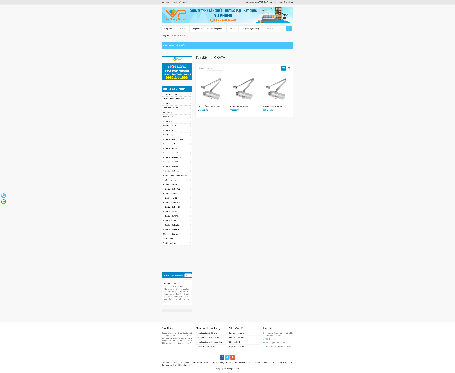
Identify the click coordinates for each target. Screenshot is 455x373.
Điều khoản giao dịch (236, 337)
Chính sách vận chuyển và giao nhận (209, 342)
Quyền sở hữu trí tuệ (236, 346)
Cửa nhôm (256, 362)
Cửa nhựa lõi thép (241, 362)
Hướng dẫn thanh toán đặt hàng (207, 337)
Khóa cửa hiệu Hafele (169, 365)
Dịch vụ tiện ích (234, 342)
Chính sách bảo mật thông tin (206, 333)
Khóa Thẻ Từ (269, 362)
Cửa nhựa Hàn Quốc (200, 362)
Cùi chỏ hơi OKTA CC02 (239, 106)
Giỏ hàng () (183, 2)
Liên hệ (231, 29)
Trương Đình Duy (232, 369)
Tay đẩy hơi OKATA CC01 (273, 106)
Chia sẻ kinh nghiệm (214, 29)
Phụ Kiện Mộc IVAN (285, 362)
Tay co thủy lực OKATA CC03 (209, 106)
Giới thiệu (181, 29)
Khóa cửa (165, 362)
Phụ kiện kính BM (185, 365)
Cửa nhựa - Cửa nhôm (181, 362)
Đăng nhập (165, 2)
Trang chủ (168, 29)
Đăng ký (174, 2)
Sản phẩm (196, 29)
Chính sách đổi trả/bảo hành (206, 346)
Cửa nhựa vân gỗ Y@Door (221, 362)
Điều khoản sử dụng (236, 333)
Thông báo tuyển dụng (250, 29)
